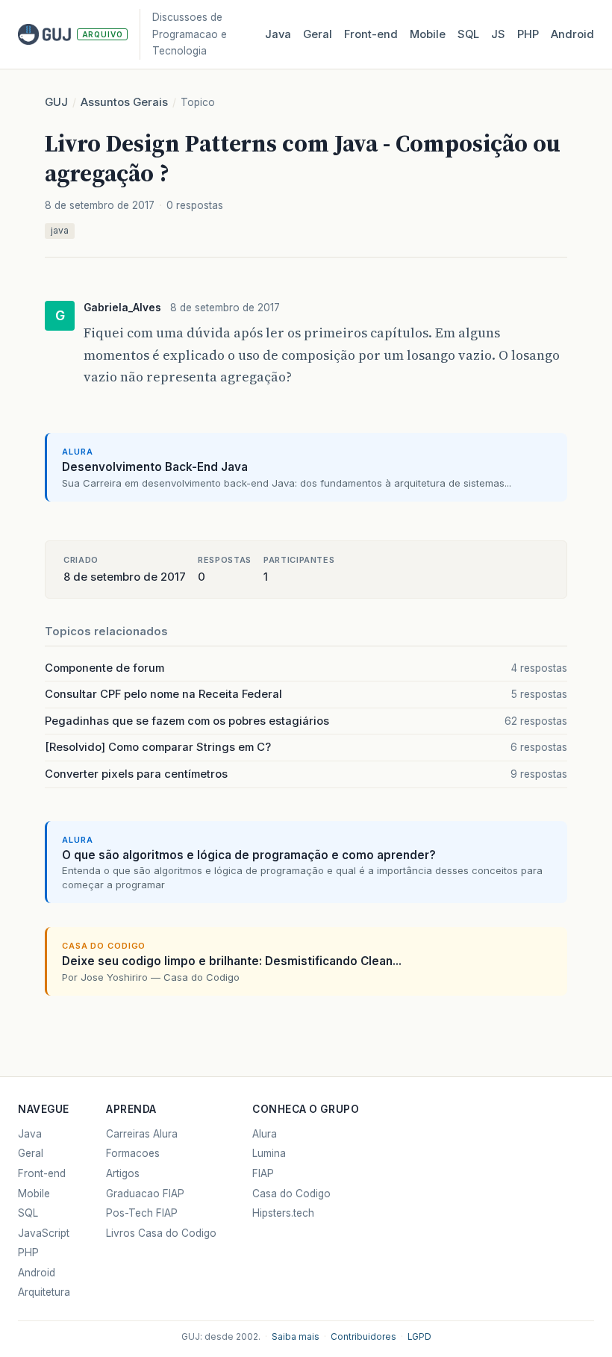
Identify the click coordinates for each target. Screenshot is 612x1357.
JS (498, 34)
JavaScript (43, 1233)
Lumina (269, 1153)
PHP (528, 34)
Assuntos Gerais (124, 102)
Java (278, 34)
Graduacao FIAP (145, 1194)
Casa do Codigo (291, 1194)
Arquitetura (44, 1292)
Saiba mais (295, 1337)
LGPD (419, 1337)
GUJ (56, 102)
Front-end (42, 1173)
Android (572, 34)
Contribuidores (363, 1337)
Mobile (428, 34)
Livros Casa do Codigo (161, 1233)
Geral (317, 34)
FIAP (263, 1173)
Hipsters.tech (283, 1213)
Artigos (123, 1173)
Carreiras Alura (142, 1134)
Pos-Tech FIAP (142, 1213)
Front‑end (371, 34)
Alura (264, 1134)
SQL (468, 34)
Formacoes (133, 1153)
